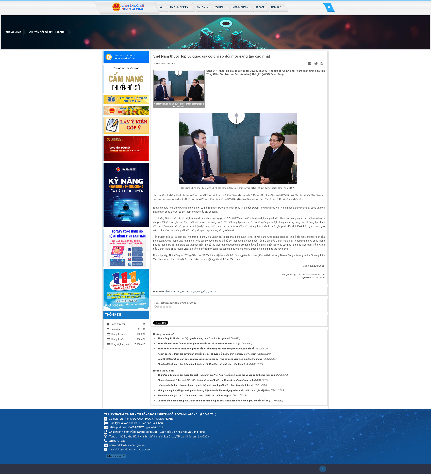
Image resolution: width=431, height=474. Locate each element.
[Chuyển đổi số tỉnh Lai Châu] (128, 7)
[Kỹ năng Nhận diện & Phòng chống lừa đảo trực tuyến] (126, 194)
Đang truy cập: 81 (117, 455)
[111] (126, 288)
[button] (180, 7)
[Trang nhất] (161, 7)
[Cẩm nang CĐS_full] (126, 78)
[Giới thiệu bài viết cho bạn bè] (310, 63)
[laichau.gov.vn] (126, 110)
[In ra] (316, 63)
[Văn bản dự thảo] (126, 125)
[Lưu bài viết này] (322, 63)
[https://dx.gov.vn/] (126, 56)
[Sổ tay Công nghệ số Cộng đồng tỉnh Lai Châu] (126, 247)
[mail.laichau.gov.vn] (126, 99)
